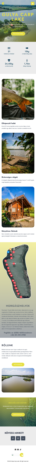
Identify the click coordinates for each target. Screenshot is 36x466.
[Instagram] (18, 449)
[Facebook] (15, 449)
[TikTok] (20, 449)
